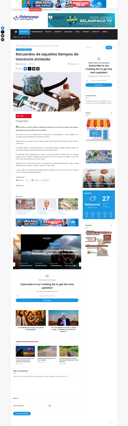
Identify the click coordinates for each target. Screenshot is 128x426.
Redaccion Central (21, 64)
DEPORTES (58, 31)
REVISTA (28, 49)
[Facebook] (25, 68)
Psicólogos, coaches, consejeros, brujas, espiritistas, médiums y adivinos (62, 9)
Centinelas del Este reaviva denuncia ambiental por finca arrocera (68, 360)
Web (50, 405)
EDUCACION (68, 31)
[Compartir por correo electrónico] (33, 68)
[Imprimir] (38, 68)
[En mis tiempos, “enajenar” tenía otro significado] (47, 203)
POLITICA (48, 31)
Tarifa (104, 31)
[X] (29, 68)
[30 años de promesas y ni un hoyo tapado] (47, 351)
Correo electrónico (18, 405)
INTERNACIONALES (37, 31)
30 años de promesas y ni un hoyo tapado (47, 359)
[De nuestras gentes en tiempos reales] (68, 203)
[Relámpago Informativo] (26, 17)
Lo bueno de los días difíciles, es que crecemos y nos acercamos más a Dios (25, 360)
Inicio (18, 45)
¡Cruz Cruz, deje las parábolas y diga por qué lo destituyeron (98, 185)
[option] (47, 251)
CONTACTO (95, 31)
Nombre (15, 398)
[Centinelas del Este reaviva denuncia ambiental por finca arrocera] (68, 351)
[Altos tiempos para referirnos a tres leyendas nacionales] (25, 203)
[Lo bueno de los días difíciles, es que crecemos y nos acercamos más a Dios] (25, 351)
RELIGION (86, 31)
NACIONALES (24, 31)
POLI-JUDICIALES (47, 243)
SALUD (77, 31)
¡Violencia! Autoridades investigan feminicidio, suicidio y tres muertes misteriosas (47, 254)
